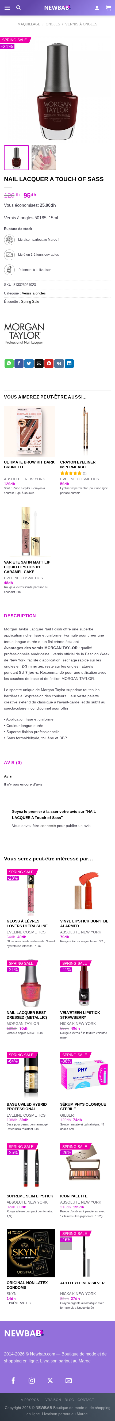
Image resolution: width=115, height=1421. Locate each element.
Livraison (52, 1400)
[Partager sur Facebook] (19, 363)
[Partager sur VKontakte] (59, 363)
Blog (69, 1400)
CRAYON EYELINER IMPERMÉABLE (77, 464)
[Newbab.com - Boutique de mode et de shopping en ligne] (57, 8)
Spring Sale (30, 302)
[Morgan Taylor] (24, 334)
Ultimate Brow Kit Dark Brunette (29, 464)
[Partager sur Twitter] (28, 363)
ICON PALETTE (73, 1196)
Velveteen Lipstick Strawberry (80, 1015)
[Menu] (7, 7)
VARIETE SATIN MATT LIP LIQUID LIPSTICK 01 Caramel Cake (27, 567)
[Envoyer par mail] (39, 363)
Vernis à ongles (81, 24)
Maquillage (29, 24)
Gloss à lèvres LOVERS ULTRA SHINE (27, 923)
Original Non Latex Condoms (27, 1285)
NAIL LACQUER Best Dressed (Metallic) (27, 1015)
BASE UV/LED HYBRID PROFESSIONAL (27, 1106)
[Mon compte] (97, 8)
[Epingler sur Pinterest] (48, 363)
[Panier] (108, 8)
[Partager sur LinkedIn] (69, 363)
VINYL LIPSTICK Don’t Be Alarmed (84, 923)
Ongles (53, 24)
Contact (86, 1400)
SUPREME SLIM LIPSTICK (30, 1196)
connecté (48, 826)
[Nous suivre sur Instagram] (32, 1381)
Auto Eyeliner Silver (82, 1283)
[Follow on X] (50, 1381)
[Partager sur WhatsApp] (9, 363)
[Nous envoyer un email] (69, 1381)
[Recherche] (18, 7)
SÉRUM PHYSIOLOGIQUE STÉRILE (83, 1106)
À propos (30, 1400)
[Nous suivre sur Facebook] (13, 1381)
